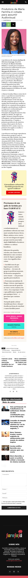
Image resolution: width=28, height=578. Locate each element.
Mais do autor (8, 402)
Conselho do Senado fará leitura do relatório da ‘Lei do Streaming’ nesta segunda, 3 (18, 424)
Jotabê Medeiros (7, 20)
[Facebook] (4, 24)
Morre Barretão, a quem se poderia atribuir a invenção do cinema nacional (17, 459)
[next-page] (5, 466)
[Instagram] (14, 392)
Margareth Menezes (16, 350)
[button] (2, 2)
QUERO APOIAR (14, 192)
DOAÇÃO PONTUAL (14, 326)
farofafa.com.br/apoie (18, 338)
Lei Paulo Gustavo (6, 350)
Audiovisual (8, 5)
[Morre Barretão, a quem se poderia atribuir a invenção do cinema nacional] (5, 457)
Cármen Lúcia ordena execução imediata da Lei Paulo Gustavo (7, 362)
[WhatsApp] (8, 24)
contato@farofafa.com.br (14, 560)
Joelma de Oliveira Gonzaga (12, 348)
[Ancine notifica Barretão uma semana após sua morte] (5, 448)
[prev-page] (3, 466)
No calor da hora (21, 352)
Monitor (14, 352)
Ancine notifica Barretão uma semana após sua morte (16, 449)
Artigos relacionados (12, 399)
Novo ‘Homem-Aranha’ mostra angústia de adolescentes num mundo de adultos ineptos (17, 437)
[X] (13, 24)
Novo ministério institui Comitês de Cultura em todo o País (20, 361)
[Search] (26, 2)
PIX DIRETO (14, 332)
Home (3, 5)
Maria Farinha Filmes (6, 352)
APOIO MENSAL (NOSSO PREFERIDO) (14, 318)
